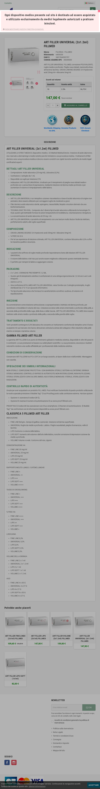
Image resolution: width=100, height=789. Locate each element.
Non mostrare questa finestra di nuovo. (24, 29)
